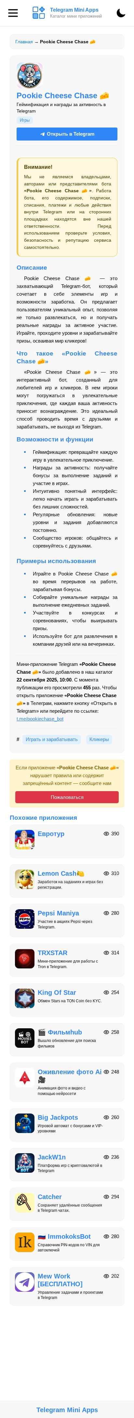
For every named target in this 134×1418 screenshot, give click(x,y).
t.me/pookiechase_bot (40, 719)
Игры (25, 120)
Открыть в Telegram (70, 134)
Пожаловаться (67, 797)
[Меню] (13, 13)
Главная (24, 41)
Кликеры (99, 739)
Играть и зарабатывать (52, 739)
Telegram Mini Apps (67, 1409)
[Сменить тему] (120, 13)
